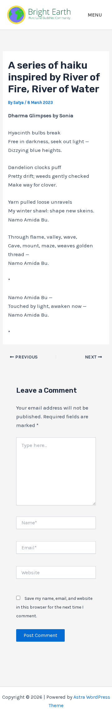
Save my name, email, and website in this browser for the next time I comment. (54, 607)
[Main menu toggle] (95, 14)
